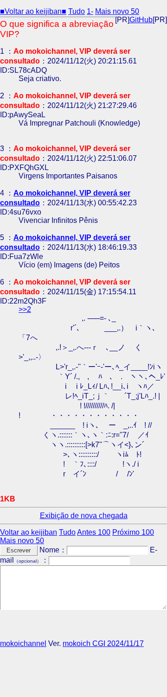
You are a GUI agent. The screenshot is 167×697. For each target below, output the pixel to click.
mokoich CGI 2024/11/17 (103, 643)
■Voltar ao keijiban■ (33, 11)
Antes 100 (93, 532)
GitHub (141, 20)
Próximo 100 (133, 532)
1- (90, 11)
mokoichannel (23, 643)
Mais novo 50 (117, 11)
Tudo (76, 11)
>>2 (25, 309)
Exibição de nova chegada (84, 516)
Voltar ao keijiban (28, 532)
